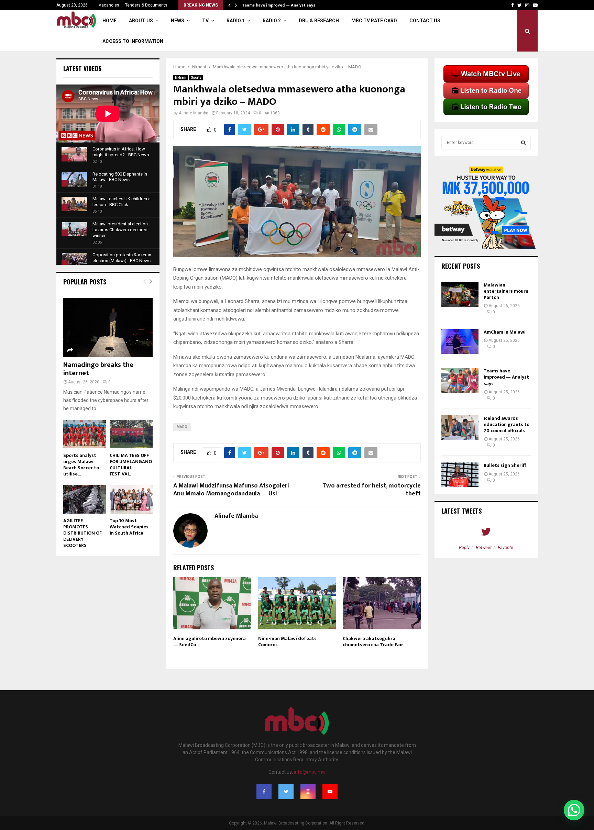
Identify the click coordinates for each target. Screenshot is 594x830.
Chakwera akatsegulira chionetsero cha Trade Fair (373, 642)
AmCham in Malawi (505, 332)
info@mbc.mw (310, 772)
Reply (464, 547)
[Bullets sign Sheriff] (459, 474)
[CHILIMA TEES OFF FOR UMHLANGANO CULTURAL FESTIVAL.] (131, 434)
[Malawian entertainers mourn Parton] (459, 294)
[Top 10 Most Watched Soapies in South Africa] (131, 499)
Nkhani (180, 77)
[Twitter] (286, 791)
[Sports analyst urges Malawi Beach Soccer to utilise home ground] (84, 434)
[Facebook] (264, 791)
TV (205, 20)
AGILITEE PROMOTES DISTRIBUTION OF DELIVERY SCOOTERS (82, 533)
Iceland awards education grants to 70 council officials (506, 424)
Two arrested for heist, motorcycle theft (371, 490)
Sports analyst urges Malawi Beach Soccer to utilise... (81, 464)
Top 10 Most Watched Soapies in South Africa (129, 527)
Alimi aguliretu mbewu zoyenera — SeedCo (209, 642)
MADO (182, 427)
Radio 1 (236, 20)
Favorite (505, 547)
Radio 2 (272, 20)
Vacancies (109, 5)
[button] (574, 810)
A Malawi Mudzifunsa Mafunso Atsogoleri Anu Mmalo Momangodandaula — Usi (231, 490)
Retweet (484, 547)
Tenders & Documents (146, 5)
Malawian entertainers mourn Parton (506, 291)
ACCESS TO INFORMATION (132, 41)
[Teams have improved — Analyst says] (459, 380)
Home (109, 20)
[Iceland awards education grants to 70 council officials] (459, 427)
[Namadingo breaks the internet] (108, 327)
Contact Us (424, 20)
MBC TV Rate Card (374, 20)
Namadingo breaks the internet (98, 369)
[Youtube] (330, 791)
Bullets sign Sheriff (505, 465)
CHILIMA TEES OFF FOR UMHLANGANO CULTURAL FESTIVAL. (131, 464)
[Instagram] (308, 791)
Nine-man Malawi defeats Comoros (287, 642)
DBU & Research (319, 20)
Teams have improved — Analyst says (279, 5)
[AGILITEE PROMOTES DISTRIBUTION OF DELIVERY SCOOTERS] (84, 499)
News (177, 20)
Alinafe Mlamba (193, 113)
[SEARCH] (523, 142)
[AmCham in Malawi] (459, 341)
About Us (141, 20)
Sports (196, 77)
